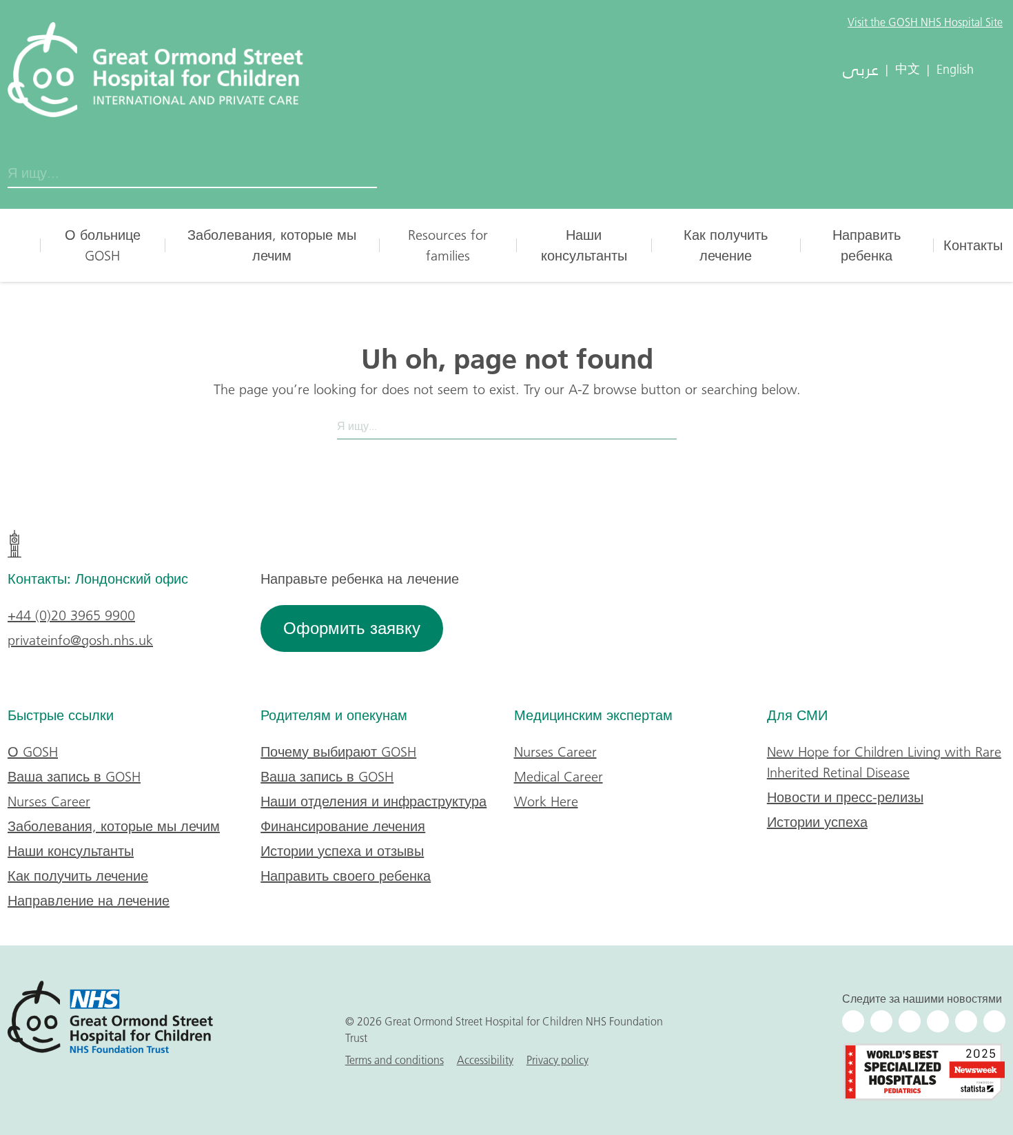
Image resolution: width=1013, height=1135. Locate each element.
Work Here (546, 801)
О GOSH (33, 752)
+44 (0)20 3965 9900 (71, 615)
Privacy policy (557, 1060)
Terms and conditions (394, 1060)
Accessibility (485, 1060)
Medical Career (558, 776)
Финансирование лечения (342, 826)
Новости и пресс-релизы (845, 797)
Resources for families (448, 245)
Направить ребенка (866, 245)
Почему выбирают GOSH (338, 752)
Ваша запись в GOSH (74, 776)
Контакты (973, 245)
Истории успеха (817, 822)
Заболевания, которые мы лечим (271, 245)
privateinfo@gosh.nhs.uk (80, 640)
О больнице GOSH (103, 245)
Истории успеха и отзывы (342, 851)
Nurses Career (49, 801)
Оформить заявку (351, 628)
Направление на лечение (89, 900)
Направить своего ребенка (345, 876)
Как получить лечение (726, 245)
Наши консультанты (584, 245)
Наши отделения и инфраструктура (373, 801)
